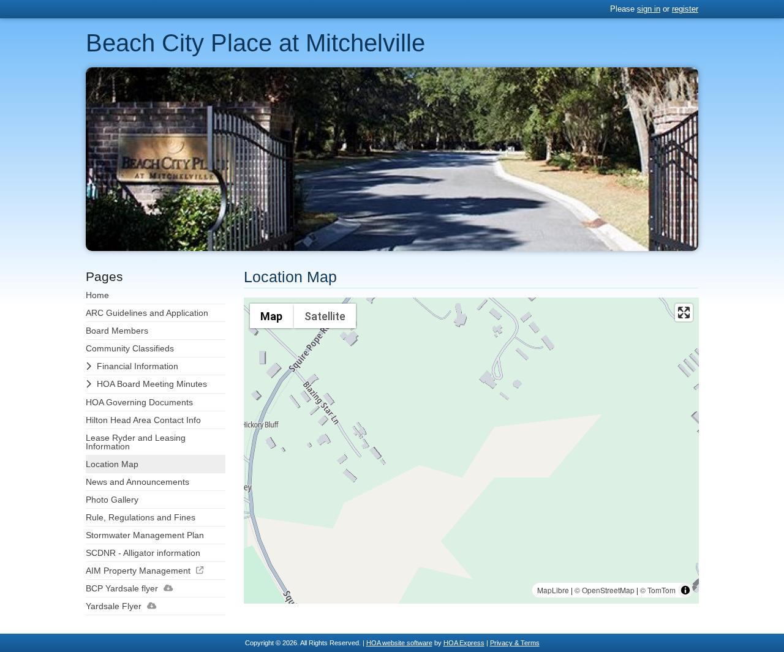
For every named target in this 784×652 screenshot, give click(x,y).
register (685, 8)
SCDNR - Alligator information (143, 553)
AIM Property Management (138, 570)
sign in (648, 8)
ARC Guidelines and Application (147, 313)
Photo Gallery (112, 499)
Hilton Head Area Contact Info (143, 420)
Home (97, 295)
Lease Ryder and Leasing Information (136, 442)
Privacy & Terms (515, 642)
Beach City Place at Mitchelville (255, 43)
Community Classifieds (130, 348)
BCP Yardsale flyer (122, 588)
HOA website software (399, 642)
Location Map (112, 464)
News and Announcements (137, 482)
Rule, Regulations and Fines (140, 517)
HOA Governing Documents (139, 402)
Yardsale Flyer (113, 606)
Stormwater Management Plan (145, 535)
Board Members (117, 330)
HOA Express (463, 642)
